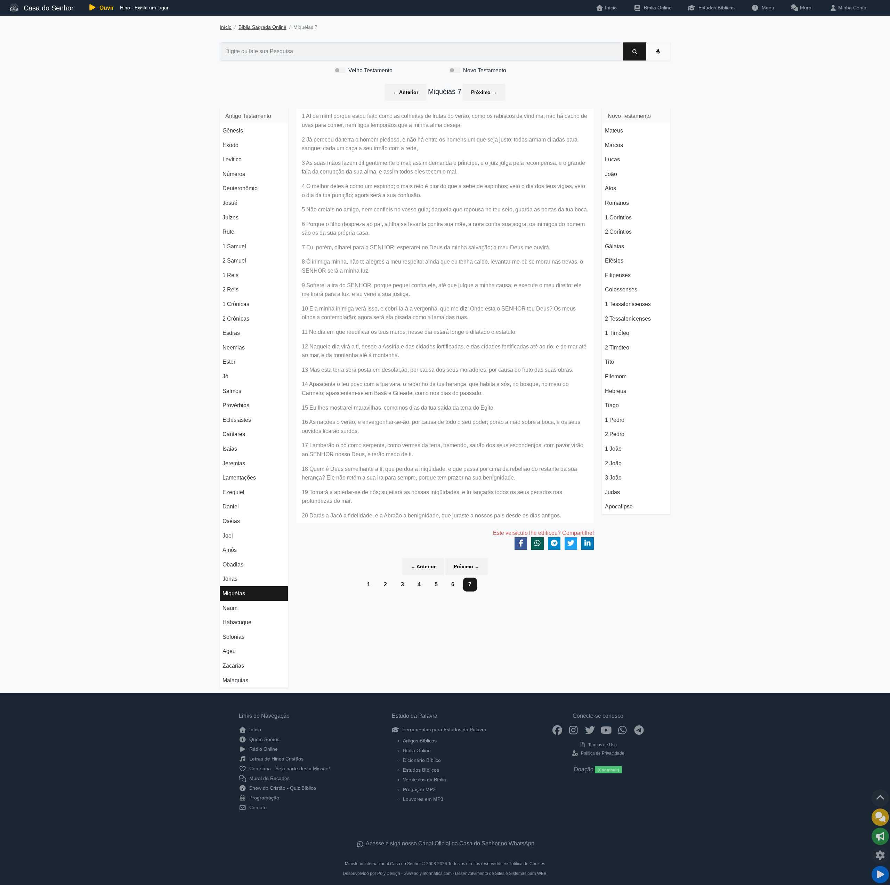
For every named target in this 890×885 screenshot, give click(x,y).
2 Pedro (614, 434)
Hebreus (615, 391)
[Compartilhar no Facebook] (521, 543)
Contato (257, 807)
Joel (227, 536)
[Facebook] (557, 729)
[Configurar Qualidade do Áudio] (880, 855)
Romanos (617, 203)
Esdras (231, 333)
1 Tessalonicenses (628, 304)
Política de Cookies (527, 863)
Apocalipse (619, 506)
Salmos (231, 391)
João (611, 174)
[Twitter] (590, 729)
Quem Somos (264, 739)
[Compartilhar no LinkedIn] (587, 543)
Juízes (230, 217)
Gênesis (232, 131)
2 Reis (230, 289)
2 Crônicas (235, 319)
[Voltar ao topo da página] (880, 798)
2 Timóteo (617, 348)
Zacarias (233, 666)
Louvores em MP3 (423, 799)
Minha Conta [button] (851, 7)
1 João (613, 449)
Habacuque (236, 622)
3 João (613, 478)
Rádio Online (263, 749)
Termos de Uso (602, 744)
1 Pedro (614, 420)
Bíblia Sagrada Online (262, 27)
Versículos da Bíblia (424, 779)
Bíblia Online (657, 7)
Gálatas (614, 246)
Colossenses (621, 289)
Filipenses (618, 275)
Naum (229, 608)
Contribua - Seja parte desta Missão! (289, 768)
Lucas (612, 159)
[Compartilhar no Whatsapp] (537, 543)
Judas (612, 492)
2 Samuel (234, 261)
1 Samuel (234, 246)
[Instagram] (573, 729)
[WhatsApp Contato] (622, 729)
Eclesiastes (236, 420)
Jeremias (233, 463)
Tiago (612, 405)
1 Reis (230, 275)
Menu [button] (766, 7)
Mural (805, 7)
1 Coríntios (618, 217)
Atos (610, 188)
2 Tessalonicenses (628, 319)
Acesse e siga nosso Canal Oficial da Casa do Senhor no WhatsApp (449, 843)
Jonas (229, 579)
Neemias (233, 348)
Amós (229, 550)
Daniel (230, 506)
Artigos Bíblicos (420, 740)
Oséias (231, 521)
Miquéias (233, 593)
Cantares (233, 434)
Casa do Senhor (48, 8)
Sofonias (233, 637)
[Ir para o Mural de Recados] (880, 817)
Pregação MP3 (419, 789)
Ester (228, 362)
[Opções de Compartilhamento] (880, 836)
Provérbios (235, 405)
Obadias (232, 565)
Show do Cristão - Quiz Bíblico (282, 788)
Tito (609, 362)
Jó (225, 376)
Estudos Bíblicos (716, 7)
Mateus (614, 131)
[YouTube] (606, 729)
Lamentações (239, 478)
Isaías (229, 449)
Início (226, 27)
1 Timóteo (617, 333)
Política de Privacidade (602, 753)
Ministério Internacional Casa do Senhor (383, 863)
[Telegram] (639, 729)
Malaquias (235, 680)
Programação (263, 797)
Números (233, 174)
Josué (229, 203)
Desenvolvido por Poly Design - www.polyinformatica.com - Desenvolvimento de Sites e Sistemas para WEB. (445, 873)
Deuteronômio (240, 188)
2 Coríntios (618, 232)
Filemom (615, 376)
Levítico (232, 159)
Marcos (614, 145)
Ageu (229, 651)
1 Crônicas (235, 304)
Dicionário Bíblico (422, 760)
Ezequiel (233, 492)
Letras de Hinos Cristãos (276, 759)
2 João (613, 463)
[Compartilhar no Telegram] (554, 543)
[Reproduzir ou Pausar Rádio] (880, 874)
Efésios (614, 261)
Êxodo (230, 145)
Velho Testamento (370, 70)
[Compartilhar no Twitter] (571, 543)
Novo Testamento (484, 70)
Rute (228, 232)
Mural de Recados (269, 778)
